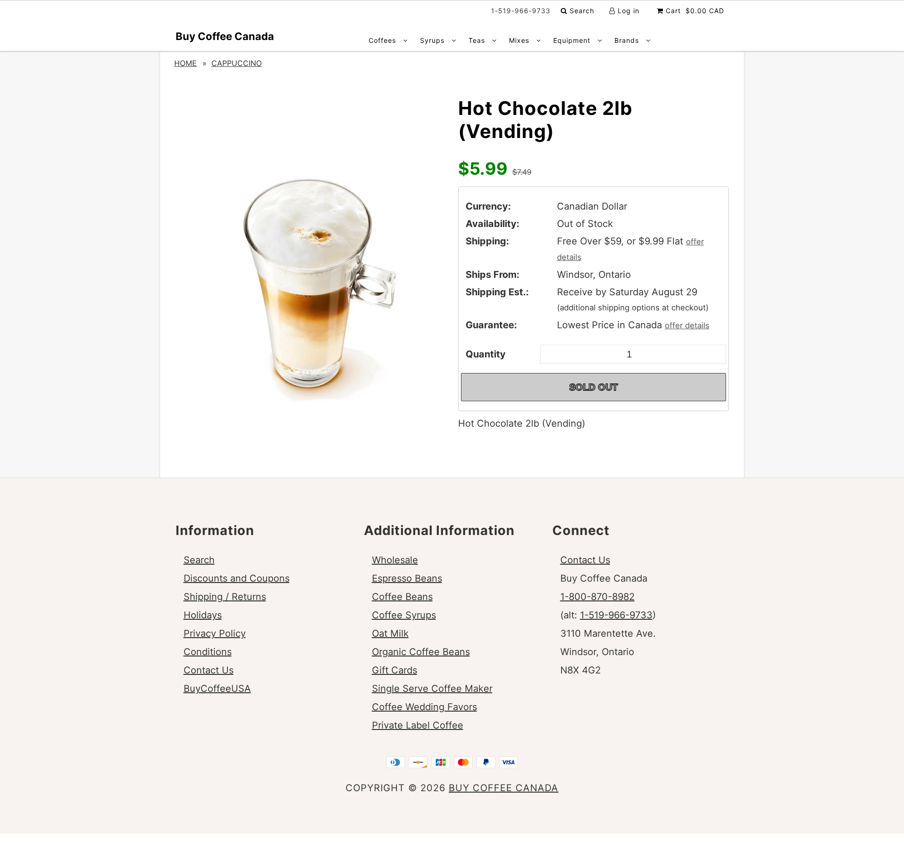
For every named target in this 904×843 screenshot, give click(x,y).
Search (580, 11)
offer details (687, 325)
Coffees (383, 40)
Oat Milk (390, 633)
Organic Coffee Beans (421, 651)
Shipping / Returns (225, 596)
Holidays (203, 615)
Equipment (573, 40)
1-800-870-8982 (597, 596)
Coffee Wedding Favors (424, 707)
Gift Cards (394, 670)
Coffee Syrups (404, 615)
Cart (693, 11)
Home (185, 63)
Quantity (486, 354)
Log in (627, 11)
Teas (477, 40)
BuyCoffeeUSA (217, 688)
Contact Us (209, 670)
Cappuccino (236, 63)
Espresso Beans (407, 578)
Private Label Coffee (417, 725)
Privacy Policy (215, 633)
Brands (627, 40)
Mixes (520, 40)
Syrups (433, 40)
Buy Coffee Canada (225, 36)
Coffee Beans (402, 596)
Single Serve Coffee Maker (432, 688)
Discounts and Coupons (237, 578)
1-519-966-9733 (616, 615)
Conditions (208, 651)
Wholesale (395, 560)
